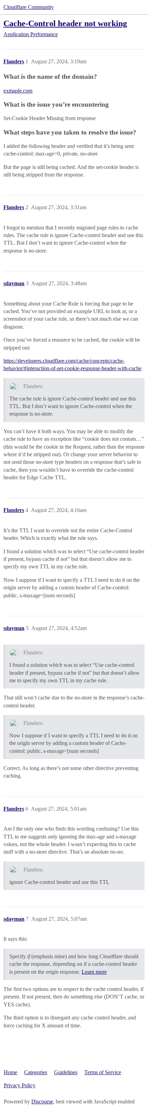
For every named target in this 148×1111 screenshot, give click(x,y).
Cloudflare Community (28, 7)
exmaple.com (17, 91)
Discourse (42, 1101)
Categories (35, 1072)
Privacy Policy (19, 1085)
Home (10, 1072)
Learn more (94, 972)
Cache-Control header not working (65, 23)
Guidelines (65, 1072)
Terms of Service (102, 1072)
